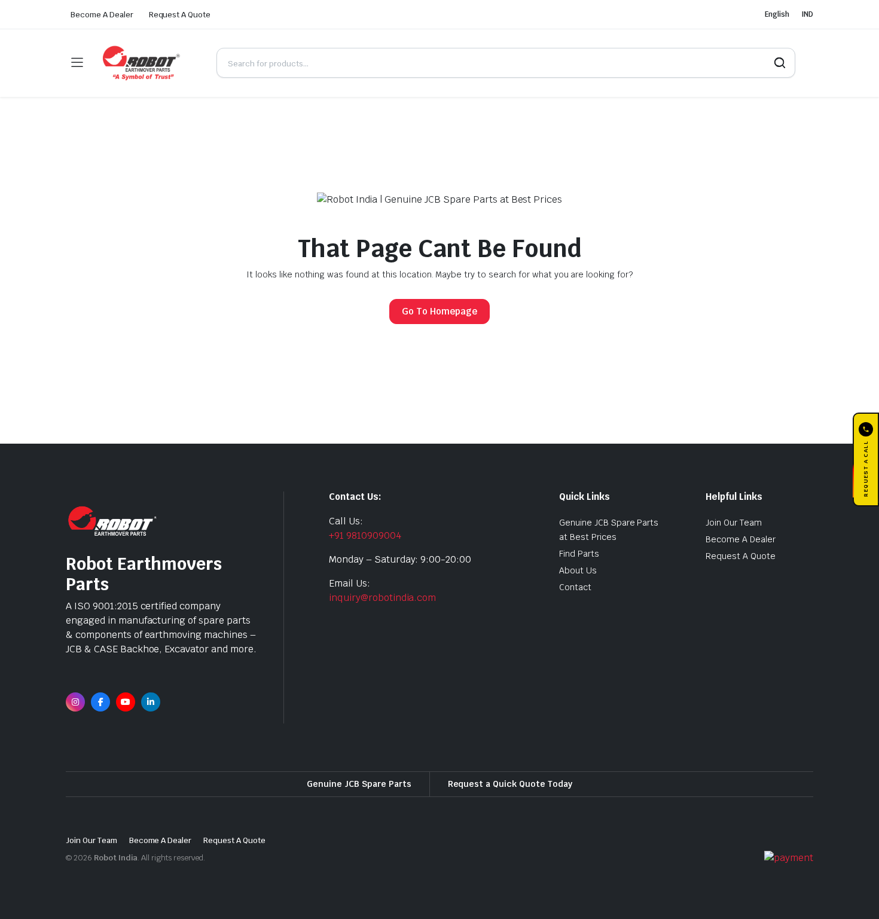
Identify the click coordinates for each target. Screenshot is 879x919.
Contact (575, 587)
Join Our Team (734, 522)
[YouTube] (125, 702)
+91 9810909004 (365, 535)
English (777, 14)
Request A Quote (180, 15)
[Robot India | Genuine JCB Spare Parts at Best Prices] (149, 63)
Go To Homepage (439, 311)
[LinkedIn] (150, 702)
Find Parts (579, 553)
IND (807, 14)
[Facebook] (100, 702)
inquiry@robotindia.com (382, 597)
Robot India (116, 858)
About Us (578, 570)
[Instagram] (75, 702)
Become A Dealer (102, 15)
